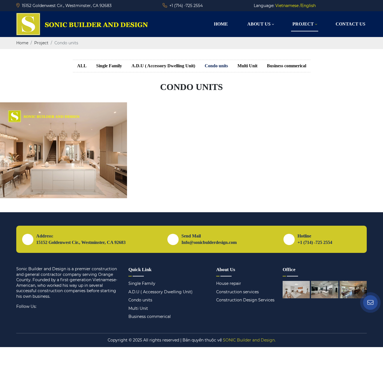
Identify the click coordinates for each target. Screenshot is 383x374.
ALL (82, 65)
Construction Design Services (245, 300)
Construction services (237, 291)
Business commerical (286, 65)
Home (221, 24)
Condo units (216, 65)
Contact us (350, 24)
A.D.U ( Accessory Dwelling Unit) (163, 65)
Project (303, 24)
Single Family (109, 65)
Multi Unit (247, 65)
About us (259, 24)
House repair (228, 283)
